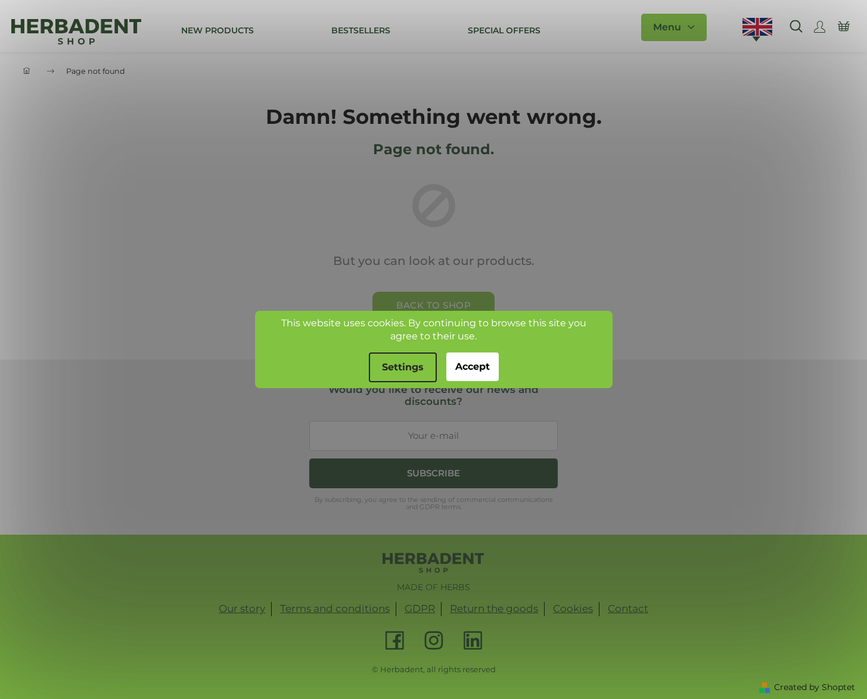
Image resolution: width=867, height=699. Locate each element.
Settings (403, 367)
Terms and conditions (335, 608)
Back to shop (433, 305)
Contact (628, 608)
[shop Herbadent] (433, 563)
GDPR (420, 608)
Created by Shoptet (814, 687)
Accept (472, 366)
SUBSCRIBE (433, 473)
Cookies (573, 608)
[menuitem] (217, 30)
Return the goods (494, 608)
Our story (242, 608)
